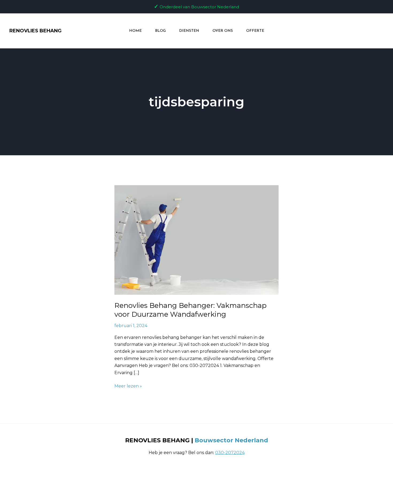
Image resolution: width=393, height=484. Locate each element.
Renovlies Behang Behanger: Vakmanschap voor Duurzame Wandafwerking (190, 310)
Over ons (223, 31)
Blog (160, 31)
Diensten (189, 31)
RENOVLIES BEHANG (35, 31)
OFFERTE (255, 31)
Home (135, 31)
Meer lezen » (128, 386)
